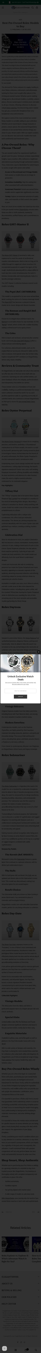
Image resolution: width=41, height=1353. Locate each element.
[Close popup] (39, 652)
